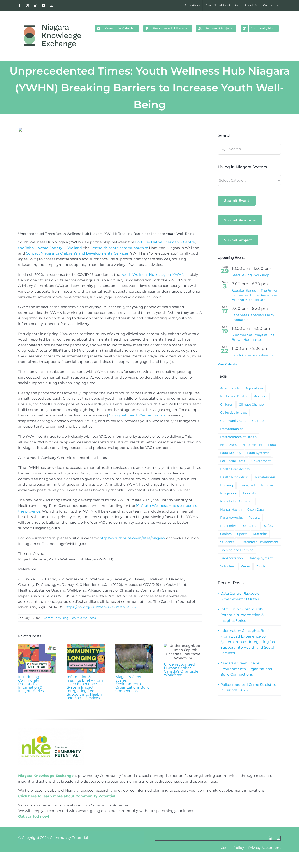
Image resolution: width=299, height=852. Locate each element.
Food (272, 445)
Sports (242, 534)
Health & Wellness (83, 618)
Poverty (254, 518)
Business (260, 396)
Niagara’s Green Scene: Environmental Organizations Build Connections (132, 684)
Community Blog (56, 618)
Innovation (251, 493)
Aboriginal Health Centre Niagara (136, 415)
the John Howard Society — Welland (50, 248)
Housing (226, 485)
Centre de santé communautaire (119, 248)
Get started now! (33, 816)
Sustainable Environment (259, 542)
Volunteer (227, 566)
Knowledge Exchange (236, 501)
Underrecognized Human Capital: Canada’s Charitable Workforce (181, 669)
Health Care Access (235, 469)
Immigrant (247, 485)
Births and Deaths (234, 396)
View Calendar (228, 364)
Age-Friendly (230, 388)
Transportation (231, 558)
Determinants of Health (238, 437)
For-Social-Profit (233, 461)
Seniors (226, 534)
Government (261, 461)
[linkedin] (270, 838)
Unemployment (260, 558)
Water (245, 566)
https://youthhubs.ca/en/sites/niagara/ (132, 538)
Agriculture (254, 388)
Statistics (260, 534)
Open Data (255, 509)
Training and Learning (237, 550)
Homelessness (265, 477)
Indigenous (228, 493)
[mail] (278, 838)
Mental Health (231, 509)
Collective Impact (233, 413)
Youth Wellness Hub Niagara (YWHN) (153, 274)
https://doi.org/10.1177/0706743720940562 (101, 607)
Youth (260, 566)
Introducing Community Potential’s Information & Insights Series (31, 684)
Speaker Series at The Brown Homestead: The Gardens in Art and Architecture (255, 295)
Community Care (233, 421)
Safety (268, 526)
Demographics (231, 429)
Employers (228, 445)
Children (226, 404)
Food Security (230, 453)
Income (267, 485)
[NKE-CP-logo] (51, 730)
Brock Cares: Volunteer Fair (254, 355)
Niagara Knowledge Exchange (46, 776)
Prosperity (228, 526)
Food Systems (258, 453)
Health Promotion (234, 477)
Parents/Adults (231, 518)
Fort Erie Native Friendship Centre (165, 242)
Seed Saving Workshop (250, 275)
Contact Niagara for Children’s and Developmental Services (77, 253)
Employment (252, 445)
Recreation (250, 526)
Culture (258, 421)
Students (227, 542)
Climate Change (251, 404)
